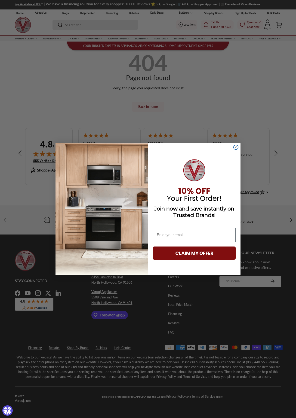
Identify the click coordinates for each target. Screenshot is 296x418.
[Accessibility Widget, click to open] (7, 410)
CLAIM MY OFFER (194, 253)
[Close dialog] (236, 147)
